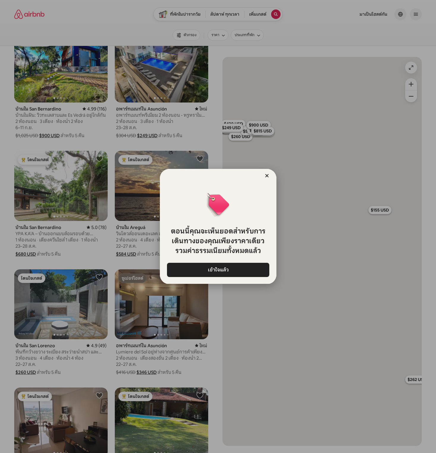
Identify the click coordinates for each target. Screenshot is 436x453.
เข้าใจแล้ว (218, 270)
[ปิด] (267, 175)
